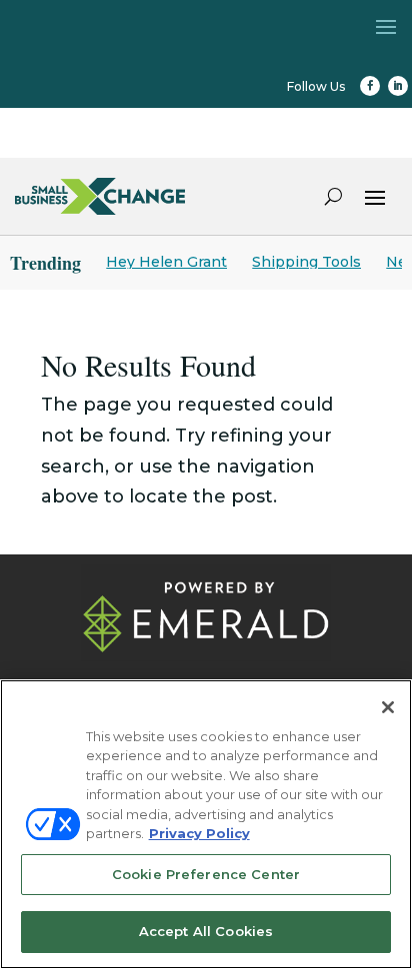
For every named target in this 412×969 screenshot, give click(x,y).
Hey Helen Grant (166, 262)
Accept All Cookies (206, 931)
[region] (206, 824)
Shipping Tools (306, 262)
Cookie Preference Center (206, 874)
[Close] (388, 707)
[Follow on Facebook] (370, 86)
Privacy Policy (199, 833)
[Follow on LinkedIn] (398, 86)
